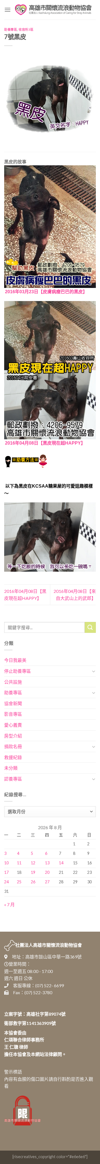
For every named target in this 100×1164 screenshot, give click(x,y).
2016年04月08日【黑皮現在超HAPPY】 (45, 443)
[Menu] (7, 9)
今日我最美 (15, 660)
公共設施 (13, 681)
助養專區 (10, 29)
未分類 (11, 768)
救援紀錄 (13, 757)
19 (33, 872)
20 (47, 872)
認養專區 (13, 778)
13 (47, 862)
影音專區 (13, 714)
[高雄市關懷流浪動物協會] (53, 9)
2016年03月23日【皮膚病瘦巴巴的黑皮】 (46, 291)
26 (33, 881)
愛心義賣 (13, 725)
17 (6, 872)
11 (19, 862)
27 (47, 881)
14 (61, 862)
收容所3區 (26, 29)
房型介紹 (13, 735)
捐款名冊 (13, 746)
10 (6, 862)
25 (19, 881)
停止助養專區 (17, 671)
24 (6, 881)
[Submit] (90, 627)
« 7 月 (9, 904)
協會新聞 (13, 703)
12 (33, 862)
